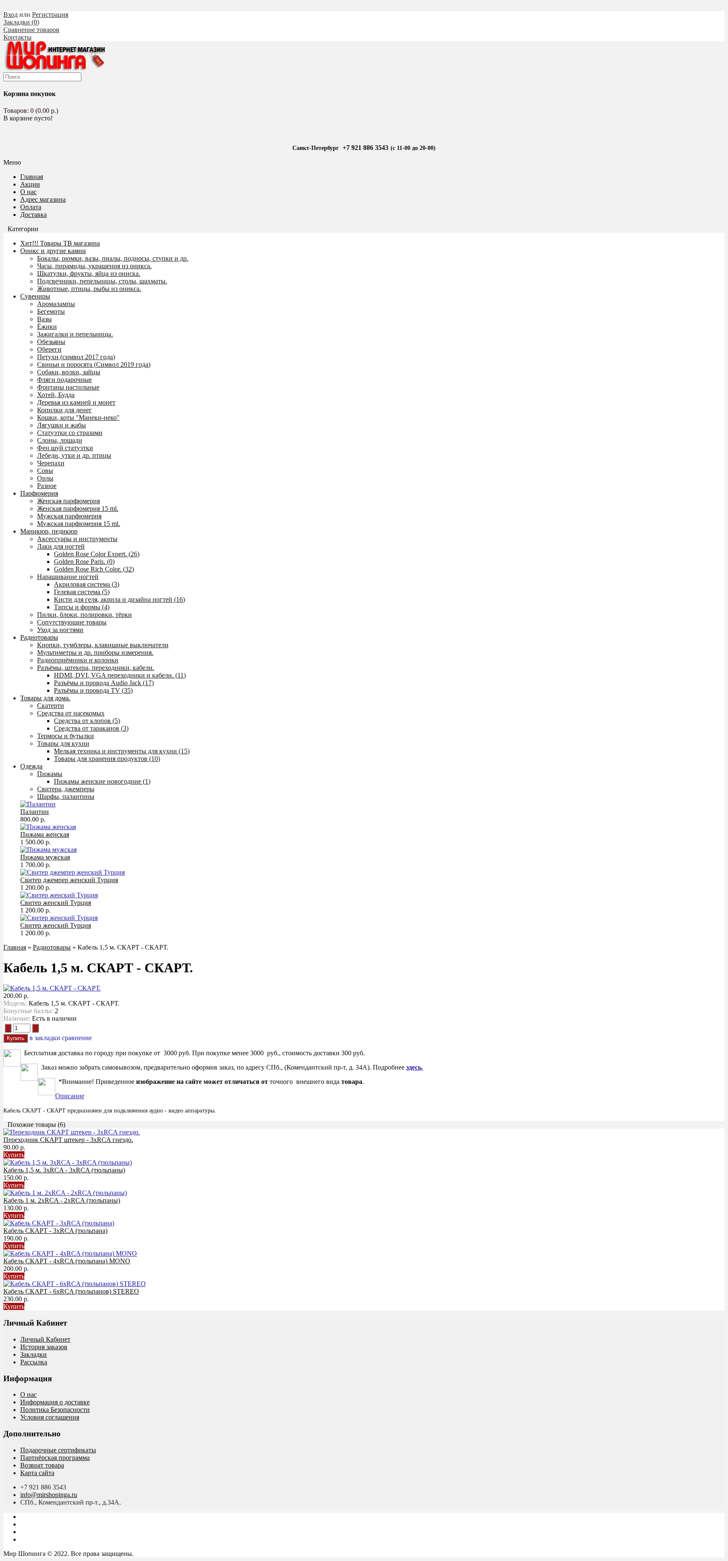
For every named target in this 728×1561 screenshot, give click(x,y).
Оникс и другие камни (53, 250)
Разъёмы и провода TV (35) (93, 690)
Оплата (30, 207)
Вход (10, 14)
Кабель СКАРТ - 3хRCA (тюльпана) (55, 1230)
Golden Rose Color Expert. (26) (96, 554)
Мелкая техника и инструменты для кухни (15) (122, 751)
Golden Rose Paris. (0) (84, 561)
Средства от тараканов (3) (91, 728)
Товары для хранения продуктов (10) (107, 758)
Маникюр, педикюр (49, 531)
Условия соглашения (49, 1417)
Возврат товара (42, 1465)
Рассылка (33, 1362)
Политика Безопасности (55, 1409)
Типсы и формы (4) (82, 607)
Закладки (33, 1354)
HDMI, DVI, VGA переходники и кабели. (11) (120, 675)
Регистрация (50, 14)
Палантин (34, 811)
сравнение (77, 1037)
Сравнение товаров (31, 29)
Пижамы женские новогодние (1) (102, 781)
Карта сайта (37, 1472)
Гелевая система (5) (82, 591)
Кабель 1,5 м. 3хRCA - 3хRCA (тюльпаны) (64, 1170)
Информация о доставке (55, 1402)
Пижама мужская (45, 857)
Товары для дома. (45, 698)
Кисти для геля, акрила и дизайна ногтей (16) (119, 599)
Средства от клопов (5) (87, 720)
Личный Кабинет (45, 1339)
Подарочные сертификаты (58, 1450)
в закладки (44, 1037)
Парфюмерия (39, 493)
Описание (69, 1095)
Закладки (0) (21, 22)
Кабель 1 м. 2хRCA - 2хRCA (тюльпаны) (61, 1200)
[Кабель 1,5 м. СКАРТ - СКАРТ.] (52, 988)
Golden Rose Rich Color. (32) (94, 569)
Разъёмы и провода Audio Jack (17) (104, 682)
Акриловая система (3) (86, 584)
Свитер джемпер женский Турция (69, 879)
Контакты (17, 37)
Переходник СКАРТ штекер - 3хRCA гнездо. (68, 1139)
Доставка (33, 214)
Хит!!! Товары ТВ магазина (60, 243)
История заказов (43, 1346)
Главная (14, 947)
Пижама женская (44, 834)
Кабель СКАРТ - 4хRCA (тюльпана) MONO (66, 1261)
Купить (13, 1154)
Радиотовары (39, 637)
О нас (28, 191)
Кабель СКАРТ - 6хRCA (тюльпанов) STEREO (71, 1291)
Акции (30, 184)
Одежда (31, 766)
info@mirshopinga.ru (48, 1494)
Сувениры (35, 296)
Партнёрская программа (55, 1457)
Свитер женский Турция (55, 902)
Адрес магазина (43, 199)
